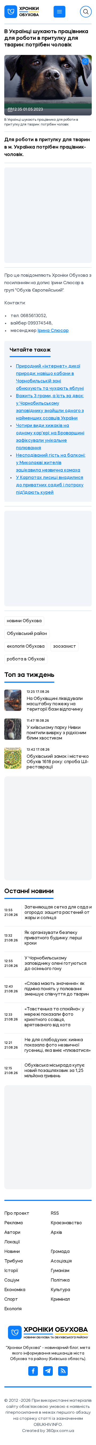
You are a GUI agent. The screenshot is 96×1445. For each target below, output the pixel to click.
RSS (55, 1214)
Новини (12, 1252)
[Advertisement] (48, 215)
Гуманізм (60, 1271)
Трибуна (13, 1261)
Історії (11, 1271)
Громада (60, 1252)
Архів (56, 1233)
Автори (12, 1233)
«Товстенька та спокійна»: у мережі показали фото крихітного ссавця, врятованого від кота (54, 1017)
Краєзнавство (66, 1223)
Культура (60, 1290)
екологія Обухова (26, 646)
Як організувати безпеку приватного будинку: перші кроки (53, 938)
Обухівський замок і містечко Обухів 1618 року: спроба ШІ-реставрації (58, 762)
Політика (60, 1280)
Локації (12, 1242)
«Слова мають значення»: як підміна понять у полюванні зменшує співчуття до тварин (57, 989)
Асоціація (61, 1261)
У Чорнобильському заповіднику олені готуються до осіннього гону (55, 963)
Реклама (13, 1223)
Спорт (11, 1299)
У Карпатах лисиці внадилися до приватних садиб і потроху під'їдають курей (49, 485)
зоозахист (64, 646)
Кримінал (60, 1299)
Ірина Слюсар (53, 331)
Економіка (14, 1290)
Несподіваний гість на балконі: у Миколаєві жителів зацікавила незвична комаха (50, 463)
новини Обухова (24, 621)
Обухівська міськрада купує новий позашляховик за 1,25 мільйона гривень (55, 1070)
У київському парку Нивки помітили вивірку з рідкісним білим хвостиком (56, 733)
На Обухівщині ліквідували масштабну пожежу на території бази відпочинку (55, 704)
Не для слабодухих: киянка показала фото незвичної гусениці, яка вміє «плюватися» (58, 1045)
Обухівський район (27, 634)
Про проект (16, 1214)
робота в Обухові (26, 659)
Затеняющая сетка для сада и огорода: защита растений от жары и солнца (58, 912)
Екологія (13, 1309)
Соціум (11, 1280)
